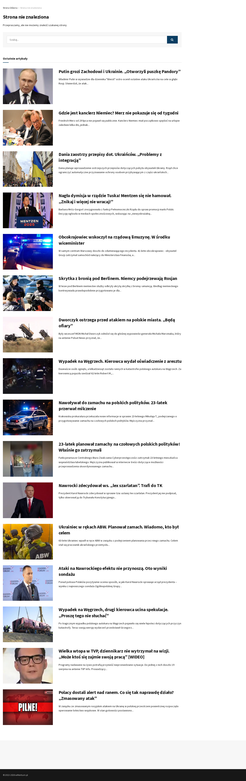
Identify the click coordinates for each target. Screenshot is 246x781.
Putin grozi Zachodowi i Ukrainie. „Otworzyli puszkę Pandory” (119, 71)
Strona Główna (10, 7)
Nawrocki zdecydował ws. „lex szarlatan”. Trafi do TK (110, 485)
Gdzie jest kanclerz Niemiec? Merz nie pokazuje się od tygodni (119, 113)
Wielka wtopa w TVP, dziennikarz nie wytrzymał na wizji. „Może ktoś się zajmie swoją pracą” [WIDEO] (114, 654)
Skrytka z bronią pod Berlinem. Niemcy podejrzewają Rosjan (118, 278)
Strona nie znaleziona (31, 7)
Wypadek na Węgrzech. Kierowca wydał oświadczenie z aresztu (120, 361)
